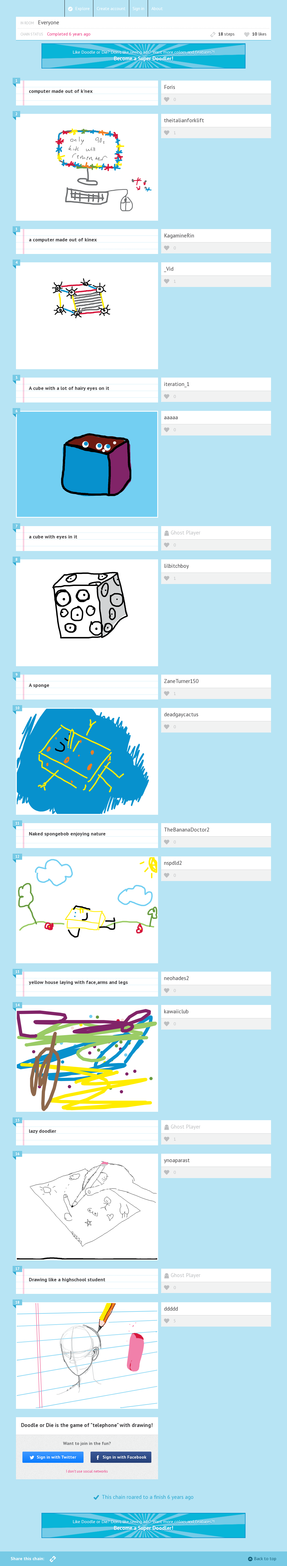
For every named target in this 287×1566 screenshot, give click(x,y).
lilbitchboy (176, 565)
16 (17, 1153)
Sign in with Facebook (123, 1457)
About (157, 8)
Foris (169, 86)
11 (17, 823)
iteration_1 (176, 383)
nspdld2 (173, 862)
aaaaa (171, 417)
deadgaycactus (181, 714)
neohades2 (176, 977)
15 (17, 1120)
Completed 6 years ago (69, 34)
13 (17, 971)
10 (17, 708)
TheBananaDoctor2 (186, 829)
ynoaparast (177, 1160)
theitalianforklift (184, 120)
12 (17, 856)
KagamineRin (179, 235)
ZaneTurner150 (181, 680)
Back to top (265, 1558)
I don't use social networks (87, 1471)
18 (17, 1302)
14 (17, 1005)
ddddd (171, 1308)
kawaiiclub (176, 1011)
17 (17, 1268)
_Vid (168, 268)
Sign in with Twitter (56, 1457)
